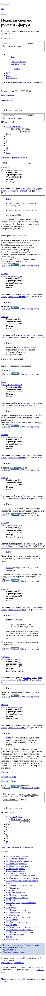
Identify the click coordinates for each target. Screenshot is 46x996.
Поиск (3, 14)
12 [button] (7, 150)
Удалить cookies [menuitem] (9, 950)
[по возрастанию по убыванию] (10, 799)
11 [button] (7, 148)
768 (19, 278)
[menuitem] (18, 61)
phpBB (21, 958)
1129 (20, 387)
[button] (14, 126)
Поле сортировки (11, 797)
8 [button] (6, 141)
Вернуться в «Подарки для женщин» (17, 847)
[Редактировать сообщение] (15, 266)
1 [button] (6, 136)
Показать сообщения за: (13, 794)
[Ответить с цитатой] (29, 266)
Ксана (3, 382)
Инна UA (5, 523)
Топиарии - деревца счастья (14, 158)
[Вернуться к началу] (1, 266)
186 (19, 319)
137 (19, 709)
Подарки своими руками (13, 945)
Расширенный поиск (12, 46)
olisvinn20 (5, 168)
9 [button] (6, 143)
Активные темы (7, 100)
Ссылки (12, 55)
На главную (5, 4)
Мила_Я (9, 347)
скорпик (4, 316)
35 (19, 172)
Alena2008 (5, 657)
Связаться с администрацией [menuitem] (15, 952)
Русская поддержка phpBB (12, 963)
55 (19, 661)
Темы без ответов (7, 95)
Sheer (28, 967)
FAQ (2, 9)
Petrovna (4, 273)
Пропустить (6, 38)
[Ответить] (6, 266)
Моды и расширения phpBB (13, 979)
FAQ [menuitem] (13, 57)
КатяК (9, 203)
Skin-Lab (40, 970)
